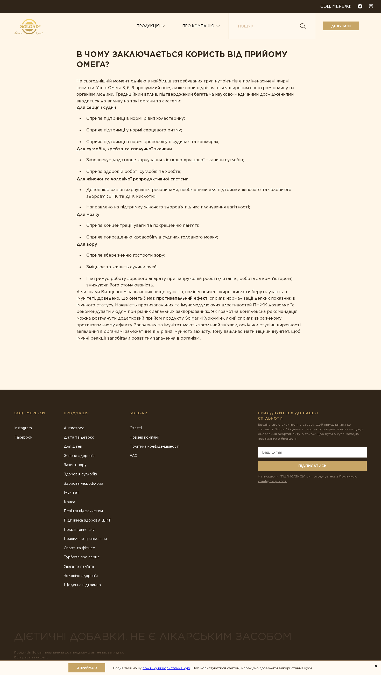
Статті (136, 428)
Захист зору (75, 465)
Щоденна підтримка (82, 585)
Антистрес (74, 428)
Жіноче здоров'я (79, 456)
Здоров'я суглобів (80, 474)
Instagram (23, 428)
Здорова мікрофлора (83, 483)
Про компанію (198, 26)
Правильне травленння (85, 539)
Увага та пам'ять (79, 566)
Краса (69, 502)
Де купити (341, 26)
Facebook (23, 437)
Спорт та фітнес (79, 548)
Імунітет (71, 492)
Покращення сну (79, 530)
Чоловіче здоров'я (81, 576)
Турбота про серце (82, 557)
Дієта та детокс (79, 437)
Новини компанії (144, 437)
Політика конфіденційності (155, 446)
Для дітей (73, 446)
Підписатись (312, 466)
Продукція (148, 26)
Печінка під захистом (83, 511)
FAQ (134, 456)
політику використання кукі (166, 668)
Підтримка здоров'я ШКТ (87, 520)
